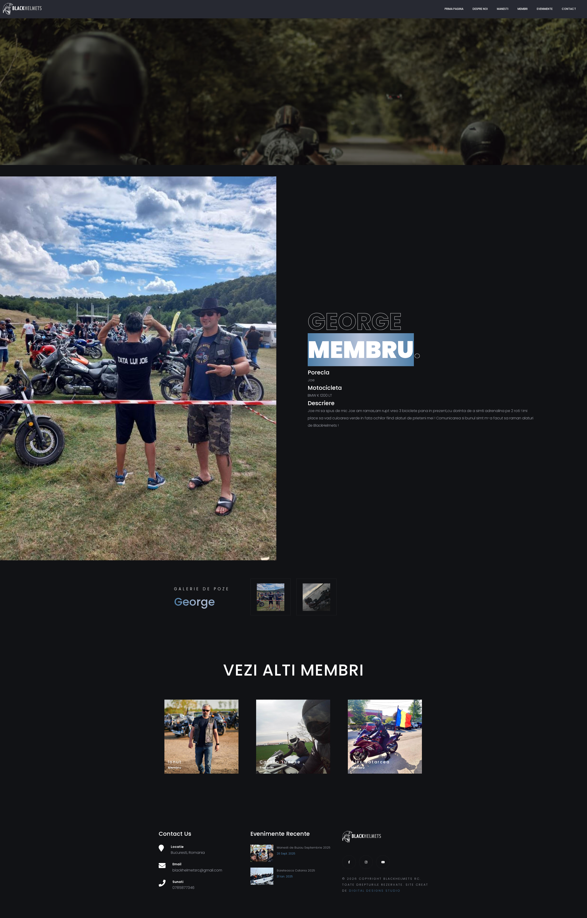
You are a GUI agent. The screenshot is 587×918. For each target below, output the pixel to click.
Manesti (502, 9)
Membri (523, 9)
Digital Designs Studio (375, 890)
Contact (569, 9)
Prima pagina (454, 9)
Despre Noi (480, 9)
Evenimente (545, 9)
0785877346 (183, 887)
